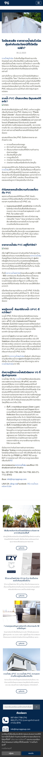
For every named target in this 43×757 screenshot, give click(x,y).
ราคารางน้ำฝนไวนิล (13, 273)
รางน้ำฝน (5, 170)
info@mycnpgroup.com (17, 479)
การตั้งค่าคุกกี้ (6, 748)
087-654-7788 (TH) (19, 718)
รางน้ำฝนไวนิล (7, 58)
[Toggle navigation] (38, 3)
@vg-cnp (14, 484)
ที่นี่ (11, 461)
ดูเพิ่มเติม (21, 548)
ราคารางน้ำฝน (35, 256)
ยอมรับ (31, 753)
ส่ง (36, 707)
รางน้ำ (18, 379)
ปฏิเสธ (11, 753)
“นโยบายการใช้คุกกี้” (18, 739)
